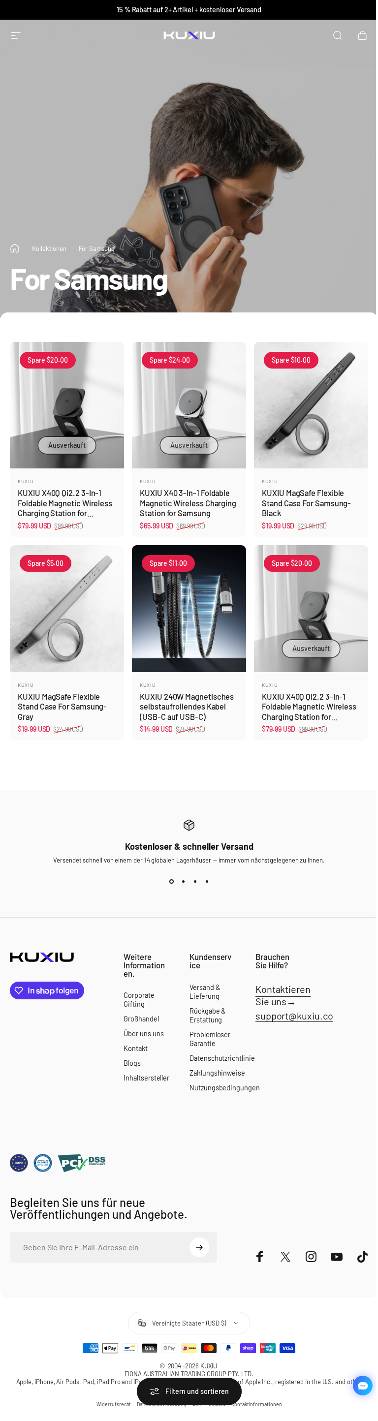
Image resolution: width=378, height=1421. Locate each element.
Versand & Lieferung (204, 991)
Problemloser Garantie (209, 1039)
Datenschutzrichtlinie (221, 1058)
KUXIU (25, 481)
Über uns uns (143, 1033)
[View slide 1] (171, 882)
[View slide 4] (207, 882)
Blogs (132, 1063)
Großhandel (141, 1019)
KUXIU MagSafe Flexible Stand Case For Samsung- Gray (62, 706)
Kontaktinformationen (256, 1404)
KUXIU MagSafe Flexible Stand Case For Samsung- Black (306, 503)
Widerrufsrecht (113, 1404)
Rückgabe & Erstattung (207, 1015)
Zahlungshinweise (217, 1073)
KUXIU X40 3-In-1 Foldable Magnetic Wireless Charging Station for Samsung (188, 503)
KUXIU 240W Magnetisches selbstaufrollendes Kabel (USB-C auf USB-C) (187, 706)
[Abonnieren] (199, 1247)
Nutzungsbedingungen (224, 1087)
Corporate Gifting (139, 999)
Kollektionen (49, 248)
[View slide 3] (195, 882)
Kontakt (135, 1048)
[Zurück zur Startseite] (15, 248)
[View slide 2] (183, 882)
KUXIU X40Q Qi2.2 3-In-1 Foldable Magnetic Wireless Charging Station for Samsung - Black (65, 508)
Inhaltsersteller (146, 1078)
